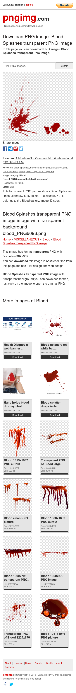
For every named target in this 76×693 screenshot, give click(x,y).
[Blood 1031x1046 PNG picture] (54, 612)
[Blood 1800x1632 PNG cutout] (54, 496)
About (8, 663)
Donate (38, 663)
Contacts (9, 666)
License (19, 663)
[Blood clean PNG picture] (17, 497)
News (28, 663)
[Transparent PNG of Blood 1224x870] (17, 612)
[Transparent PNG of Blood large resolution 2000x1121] (54, 439)
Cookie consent (54, 663)
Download (17, 357)
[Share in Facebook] (5, 148)
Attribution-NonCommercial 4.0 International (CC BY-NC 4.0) (38, 160)
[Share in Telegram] (10, 148)
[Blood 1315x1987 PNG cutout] (17, 439)
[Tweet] (21, 148)
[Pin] (15, 148)
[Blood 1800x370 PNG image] (54, 554)
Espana (29, 4)
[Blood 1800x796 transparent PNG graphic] (17, 555)
